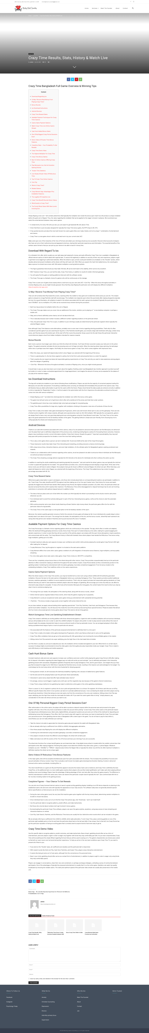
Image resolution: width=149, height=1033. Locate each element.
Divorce (44, 1011)
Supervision (45, 1020)
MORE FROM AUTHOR (48, 916)
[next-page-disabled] (32, 938)
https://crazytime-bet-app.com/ (37, 287)
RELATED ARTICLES (34, 916)
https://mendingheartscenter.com (47, 904)
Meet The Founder (82, 997)
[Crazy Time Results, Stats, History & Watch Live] (36, 925)
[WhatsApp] (80, 79)
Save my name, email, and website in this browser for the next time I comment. (52, 978)
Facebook (9, 997)
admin (31, 62)
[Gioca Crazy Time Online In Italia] (74, 925)
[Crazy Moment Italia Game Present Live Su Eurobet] (93, 925)
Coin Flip (34, 182)
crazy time (35, 15)
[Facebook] (130, 1)
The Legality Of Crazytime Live (41, 197)
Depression (45, 1006)
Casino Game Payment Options (41, 123)
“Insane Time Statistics (39, 170)
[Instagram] (133, 1)
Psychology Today (12, 1006)
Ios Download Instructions (40, 108)
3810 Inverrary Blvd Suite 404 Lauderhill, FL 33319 (27, 1)
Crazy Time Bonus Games (39, 157)
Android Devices (37, 111)
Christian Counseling (48, 1002)
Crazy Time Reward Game (40, 114)
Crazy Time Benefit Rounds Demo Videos (44, 200)
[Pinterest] (76, 79)
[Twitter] (72, 79)
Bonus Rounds (36, 105)
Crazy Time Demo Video (39, 150)
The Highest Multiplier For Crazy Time (43, 153)
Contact (125, 8)
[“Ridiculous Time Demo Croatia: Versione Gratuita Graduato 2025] (55, 925)
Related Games (36, 188)
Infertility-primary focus (49, 1015)
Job (78, 1011)
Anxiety (44, 997)
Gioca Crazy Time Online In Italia (74, 932)
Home (86, 8)
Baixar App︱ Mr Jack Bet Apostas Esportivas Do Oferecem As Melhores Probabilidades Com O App (49, 892)
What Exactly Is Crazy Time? (40, 203)
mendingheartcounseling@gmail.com (51, 1)
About (117, 8)
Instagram (9, 1002)
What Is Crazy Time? (38, 185)
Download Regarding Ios (39, 96)
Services (94, 8)
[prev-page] (29, 938)
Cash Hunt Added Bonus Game (41, 131)
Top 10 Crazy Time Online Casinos (42, 179)
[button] (133, 8)
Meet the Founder (106, 8)
